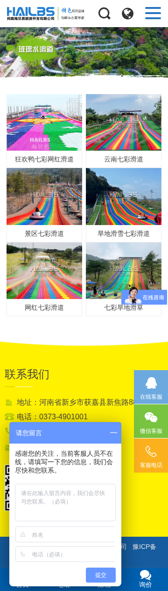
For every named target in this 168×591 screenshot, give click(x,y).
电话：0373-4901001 (52, 417)
